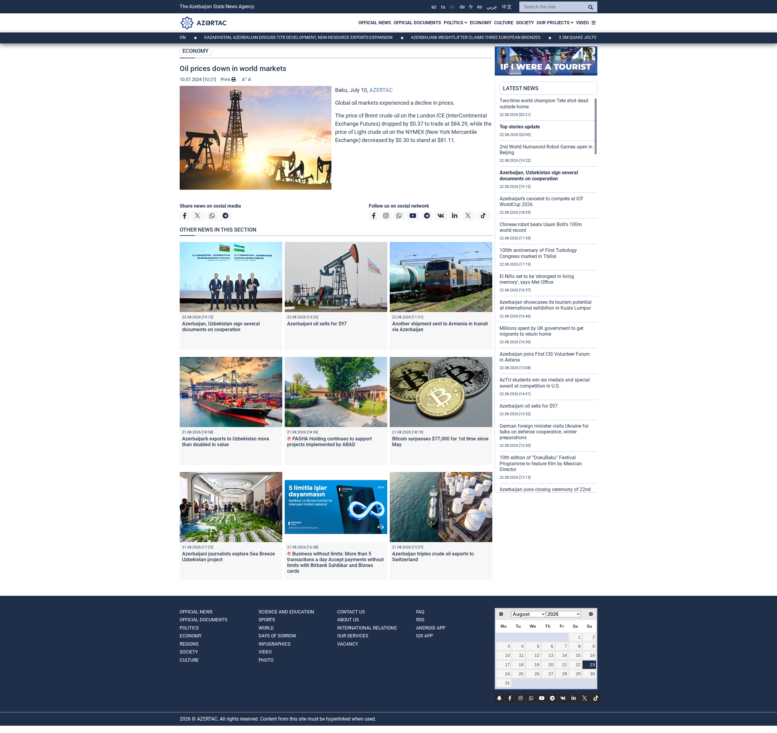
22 (578, 664)
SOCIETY (525, 22)
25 (521, 673)
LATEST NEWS (520, 88)
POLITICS (454, 22)
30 (592, 673)
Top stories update (520, 127)
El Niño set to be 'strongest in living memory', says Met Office (537, 279)
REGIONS (189, 644)
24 (507, 673)
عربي (492, 7)
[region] (548, 295)
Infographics (274, 644)
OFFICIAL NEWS (374, 22)
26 (536, 673)
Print (226, 79)
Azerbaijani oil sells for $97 (317, 324)
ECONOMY (480, 22)
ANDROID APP (430, 628)
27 (550, 673)
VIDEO (582, 22)
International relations (367, 628)
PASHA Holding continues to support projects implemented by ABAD (329, 441)
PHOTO (266, 660)
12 (536, 655)
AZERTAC (381, 90)
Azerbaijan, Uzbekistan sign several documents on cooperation (221, 326)
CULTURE (503, 22)
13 (550, 655)
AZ (433, 7)
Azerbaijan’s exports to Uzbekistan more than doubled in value (225, 441)
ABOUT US (348, 620)
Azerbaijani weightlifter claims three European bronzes (438, 37)
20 (550, 664)
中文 (507, 7)
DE (462, 7)
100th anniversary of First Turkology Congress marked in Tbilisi (538, 253)
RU (443, 7)
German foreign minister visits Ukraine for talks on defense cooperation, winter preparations (544, 431)
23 (592, 664)
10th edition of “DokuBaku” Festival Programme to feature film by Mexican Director (541, 463)
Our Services (352, 636)
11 (521, 655)
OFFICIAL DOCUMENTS (417, 22)
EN (452, 7)
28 (564, 673)
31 (507, 682)
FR (471, 7)
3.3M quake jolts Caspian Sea (553, 37)
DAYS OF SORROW (277, 636)
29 (578, 673)
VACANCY (347, 644)
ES (479, 7)
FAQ (420, 612)
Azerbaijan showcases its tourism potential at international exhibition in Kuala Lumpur (546, 305)
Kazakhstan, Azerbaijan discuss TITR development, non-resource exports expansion (260, 37)
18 (521, 664)
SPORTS (267, 620)
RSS (420, 620)
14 (564, 655)
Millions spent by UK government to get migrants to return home (541, 331)
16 (592, 655)
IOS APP (424, 636)
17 (507, 664)
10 (507, 655)
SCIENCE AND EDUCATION (286, 612)
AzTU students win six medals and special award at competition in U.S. (545, 383)
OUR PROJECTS (554, 22)
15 (578, 655)
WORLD (266, 628)
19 (536, 664)
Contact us (351, 612)
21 (564, 664)
